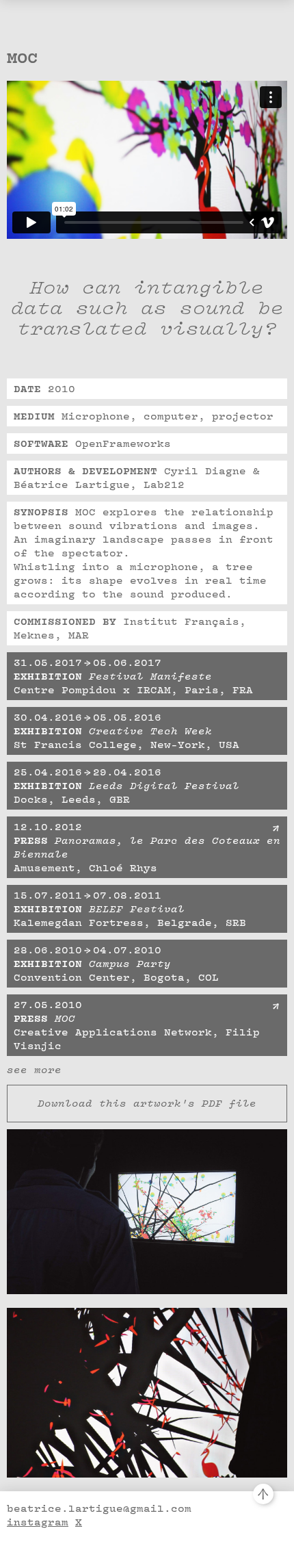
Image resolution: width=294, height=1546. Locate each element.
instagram (37, 1522)
